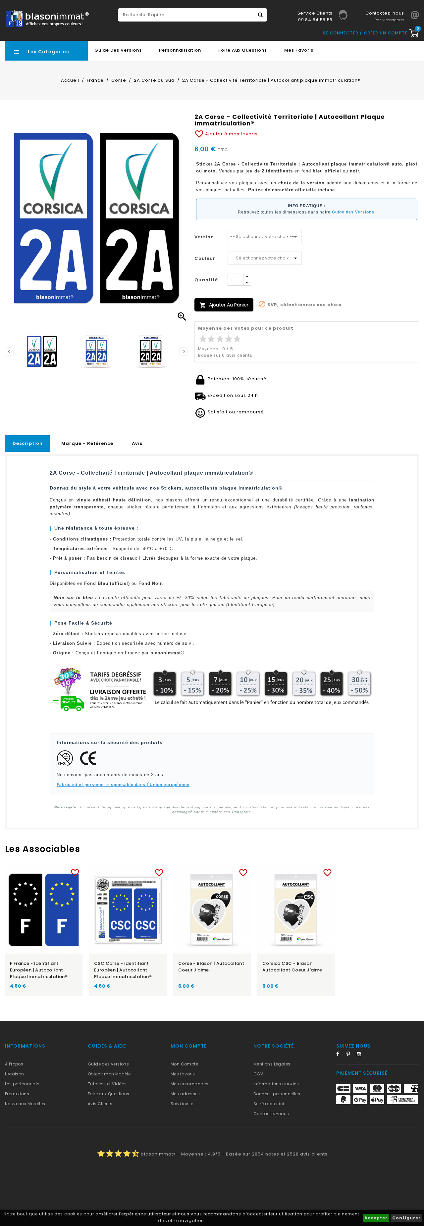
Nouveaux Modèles (25, 1104)
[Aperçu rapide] (50, 871)
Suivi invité (182, 1104)
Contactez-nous (271, 1113)
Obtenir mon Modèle (109, 1074)
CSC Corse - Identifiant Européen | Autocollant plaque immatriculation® (123, 970)
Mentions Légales (271, 1064)
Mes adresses (185, 1094)
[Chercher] (260, 15)
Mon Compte (184, 1064)
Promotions (17, 1094)
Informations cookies (276, 1084)
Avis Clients (100, 1104)
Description (28, 443)
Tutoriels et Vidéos (107, 1084)
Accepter (376, 1218)
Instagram (361, 1055)
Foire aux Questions (242, 50)
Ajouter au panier (223, 305)
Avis (137, 443)
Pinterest (350, 1055)
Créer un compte (385, 33)
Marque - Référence (87, 443)
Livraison (14, 1074)
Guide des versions (108, 1064)
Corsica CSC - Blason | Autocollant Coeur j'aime (292, 966)
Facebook (340, 1055)
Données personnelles (276, 1094)
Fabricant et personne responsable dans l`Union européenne (123, 784)
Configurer (406, 1218)
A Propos (14, 1064)
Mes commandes (189, 1084)
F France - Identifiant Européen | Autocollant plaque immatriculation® (39, 970)
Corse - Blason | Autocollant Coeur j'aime (211, 966)
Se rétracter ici (268, 1104)
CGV (258, 1074)
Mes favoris (298, 50)
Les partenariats (22, 1084)
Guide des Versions (118, 50)
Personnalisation (180, 50)
